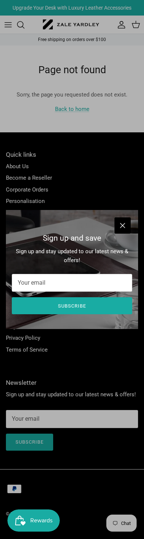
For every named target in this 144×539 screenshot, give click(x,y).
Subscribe (72, 306)
